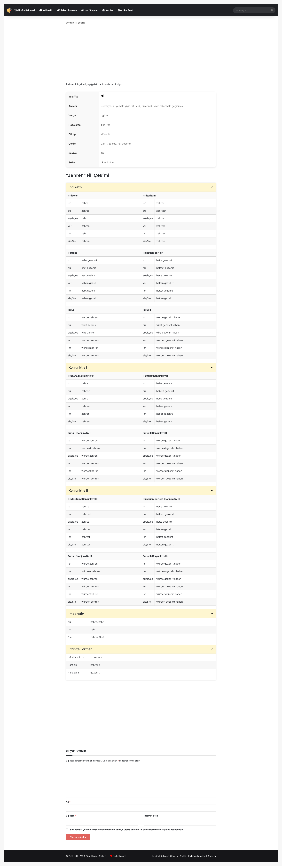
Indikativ (75, 187)
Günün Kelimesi (26, 10)
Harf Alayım (91, 10)
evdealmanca (119, 856)
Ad (68, 802)
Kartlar (109, 10)
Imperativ (76, 614)
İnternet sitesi (151, 815)
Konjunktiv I (78, 367)
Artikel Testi (126, 10)
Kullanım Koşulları (196, 856)
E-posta (71, 815)
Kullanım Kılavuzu (169, 856)
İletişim (155, 856)
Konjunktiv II (78, 491)
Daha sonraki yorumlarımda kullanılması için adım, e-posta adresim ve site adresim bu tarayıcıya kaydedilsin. (126, 829)
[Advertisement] (141, 54)
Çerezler (211, 856)
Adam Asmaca (68, 10)
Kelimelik (47, 10)
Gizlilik (183, 856)
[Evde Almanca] (9, 10)
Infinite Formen (80, 649)
